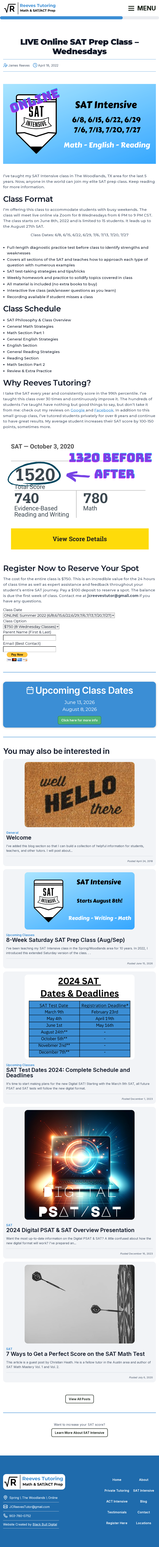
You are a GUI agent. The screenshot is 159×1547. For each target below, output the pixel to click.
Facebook (103, 410)
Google (78, 410)
